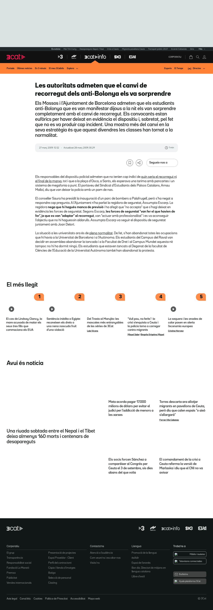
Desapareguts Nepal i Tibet (92, 49)
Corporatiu (175, 57)
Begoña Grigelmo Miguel (152, 335)
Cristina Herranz (176, 331)
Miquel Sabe (133, 335)
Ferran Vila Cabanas (169, 420)
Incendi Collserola (179, 49)
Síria (192, 49)
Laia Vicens (92, 331)
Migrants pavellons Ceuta (133, 49)
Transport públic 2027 (158, 49)
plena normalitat (101, 233)
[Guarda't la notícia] (129, 162)
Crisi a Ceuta (113, 49)
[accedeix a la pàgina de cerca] (197, 57)
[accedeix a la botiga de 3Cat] (191, 57)
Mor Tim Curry (70, 49)
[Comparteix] (139, 162)
